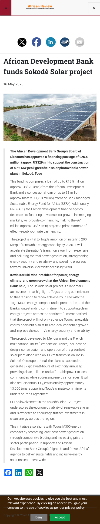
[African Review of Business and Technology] (28, 6)
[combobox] (94, 8)
